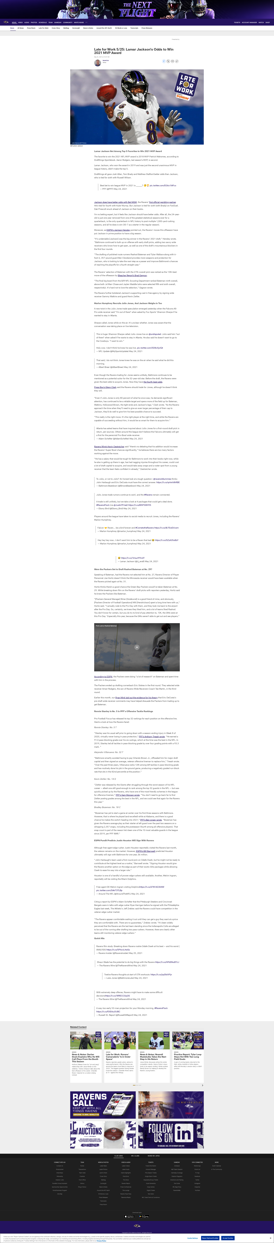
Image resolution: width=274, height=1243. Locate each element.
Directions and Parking (176, 1180)
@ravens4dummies (162, 479)
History (82, 1183)
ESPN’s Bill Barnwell (145, 851)
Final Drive (126, 1176)
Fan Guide (177, 1183)
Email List (197, 1169)
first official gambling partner (162, 202)
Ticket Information (151, 1166)
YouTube (197, 1190)
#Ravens (148, 494)
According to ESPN (103, 676)
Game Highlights (126, 1172)
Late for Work (103, 1172)
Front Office (82, 1180)
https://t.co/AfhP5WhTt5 (139, 505)
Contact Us (60, 1166)
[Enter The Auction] (103, 1135)
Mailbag (103, 1180)
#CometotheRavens (144, 527)
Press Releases (103, 1197)
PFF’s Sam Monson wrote (128, 795)
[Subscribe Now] (103, 1105)
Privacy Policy (101, 1241)
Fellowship (60, 1176)
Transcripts (103, 1201)
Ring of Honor (82, 1187)
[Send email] (172, 62)
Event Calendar (216, 1166)
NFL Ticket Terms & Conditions (151, 1197)
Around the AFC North (103, 1190)
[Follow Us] (171, 1135)
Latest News (103, 1166)
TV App (197, 1172)
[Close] (270, 1238)
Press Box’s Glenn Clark (105, 387)
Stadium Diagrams (177, 1176)
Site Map (59, 1194)
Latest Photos (103, 1169)
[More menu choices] (86, 22)
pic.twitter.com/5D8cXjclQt (150, 347)
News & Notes (103, 1187)
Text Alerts (151, 1194)
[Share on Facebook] (164, 62)
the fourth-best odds (153, 381)
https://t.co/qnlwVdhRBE (168, 482)
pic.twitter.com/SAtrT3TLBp (109, 890)
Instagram (197, 1183)
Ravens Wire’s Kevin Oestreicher (109, 446)
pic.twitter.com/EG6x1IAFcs (163, 185)
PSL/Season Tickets (151, 1172)
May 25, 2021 (135, 953)
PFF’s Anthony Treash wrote (152, 736)
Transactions (82, 1169)
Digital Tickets (151, 1190)
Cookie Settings (192, 1238)
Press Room (103, 1204)
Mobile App (197, 1166)
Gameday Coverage (176, 1172)
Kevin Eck (106, 60)
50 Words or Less (103, 1194)
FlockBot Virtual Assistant (59, 1183)
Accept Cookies (228, 1238)
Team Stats (82, 1172)
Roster (82, 1166)
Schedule (177, 1166)
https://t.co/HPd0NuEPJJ (167, 962)
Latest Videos (126, 1166)
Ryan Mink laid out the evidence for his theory (136, 697)
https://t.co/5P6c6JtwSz (118, 949)
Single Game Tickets (151, 1176)
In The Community (216, 1169)
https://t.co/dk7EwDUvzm (166, 527)
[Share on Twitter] (168, 62)
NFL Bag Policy (177, 1187)
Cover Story (103, 1176)
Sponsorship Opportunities (60, 1187)
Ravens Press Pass (125, 1194)
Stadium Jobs (60, 1180)
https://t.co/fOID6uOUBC (108, 1011)
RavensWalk (176, 1190)
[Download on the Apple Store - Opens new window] (129, 1216)
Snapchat (197, 1187)
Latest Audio (125, 1169)
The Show (126, 1180)
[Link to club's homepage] (6, 22)
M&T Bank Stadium (176, 1169)
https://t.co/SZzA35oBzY (166, 540)
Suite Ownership (151, 1183)
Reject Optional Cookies (210, 1238)
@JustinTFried (120, 505)
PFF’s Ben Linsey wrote (151, 819)
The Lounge (125, 1190)
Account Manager (151, 1169)
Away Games (151, 1187)
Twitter (197, 1180)
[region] (137, 1238)
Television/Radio (126, 1197)
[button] (137, 647)
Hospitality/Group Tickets (151, 1180)
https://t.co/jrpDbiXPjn (161, 974)
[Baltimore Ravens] (137, 1226)
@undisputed (155, 334)
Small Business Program (60, 1190)
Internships (60, 1172)
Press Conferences (125, 1187)
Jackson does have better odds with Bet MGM (115, 202)
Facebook (197, 1176)
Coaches (82, 1176)
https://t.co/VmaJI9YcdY (133, 558)
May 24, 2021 (120, 189)
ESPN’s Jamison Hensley (118, 230)
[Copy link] (177, 61)
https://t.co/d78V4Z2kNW (151, 887)
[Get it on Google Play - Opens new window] (144, 1217)
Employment (59, 1169)
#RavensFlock (102, 505)
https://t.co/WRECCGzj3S (117, 995)
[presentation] (203, 1086)
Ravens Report (126, 1183)
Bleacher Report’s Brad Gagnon (132, 275)
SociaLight (103, 1183)
